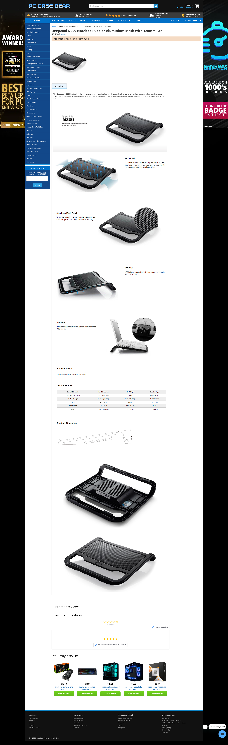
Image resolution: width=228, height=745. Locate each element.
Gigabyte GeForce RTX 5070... (64, 688)
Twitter (120, 725)
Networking (30, 113)
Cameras (29, 39)
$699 (133, 683)
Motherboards (31, 109)
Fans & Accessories (33, 57)
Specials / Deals (34, 728)
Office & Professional (33, 29)
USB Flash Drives (32, 151)
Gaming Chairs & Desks (34, 64)
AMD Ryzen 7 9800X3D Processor (157, 688)
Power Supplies (31, 123)
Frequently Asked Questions (171, 720)
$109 (87, 683)
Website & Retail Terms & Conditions (174, 723)
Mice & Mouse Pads (33, 99)
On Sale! (29, 159)
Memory (29, 95)
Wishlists (76, 728)
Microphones (31, 102)
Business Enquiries (124, 720)
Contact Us (165, 718)
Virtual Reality (31, 155)
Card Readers (31, 43)
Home (54, 26)
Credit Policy (166, 730)
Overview (59, 86)
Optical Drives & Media (34, 116)
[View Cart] (196, 6)
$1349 (64, 683)
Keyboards (30, 85)
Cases (28, 46)
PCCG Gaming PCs (32, 25)
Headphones (31, 81)
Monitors (29, 106)
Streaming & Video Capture (36, 141)
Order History (78, 723)
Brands (31, 723)
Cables (28, 36)
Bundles (31, 725)
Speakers (29, 137)
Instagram (121, 728)
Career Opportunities (125, 718)
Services (29, 130)
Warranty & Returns (80, 725)
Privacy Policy (166, 728)
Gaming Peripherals (33, 67)
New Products (33, 718)
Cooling (29, 50)
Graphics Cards (31, 74)
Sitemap (165, 732)
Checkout (189, 7)
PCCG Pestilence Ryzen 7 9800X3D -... (110, 688)
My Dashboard (78, 720)
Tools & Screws (31, 144)
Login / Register (79, 718)
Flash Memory (31, 60)
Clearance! (30, 162)
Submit (37, 185)
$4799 (110, 683)
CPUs (28, 53)
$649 (157, 683)
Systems (32, 720)
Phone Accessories (33, 120)
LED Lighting (30, 92)
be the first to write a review (112, 645)
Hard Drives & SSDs (33, 78)
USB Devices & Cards (33, 148)
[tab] (160, 627)
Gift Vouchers (31, 71)
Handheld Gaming (32, 32)
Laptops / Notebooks (34, 88)
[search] (156, 6)
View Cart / (181, 7)
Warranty (165, 725)
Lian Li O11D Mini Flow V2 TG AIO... (134, 688)
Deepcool (64, 34)
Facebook (121, 723)
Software (29, 134)
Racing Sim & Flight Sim (34, 127)
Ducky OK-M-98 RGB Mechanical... (87, 688)
